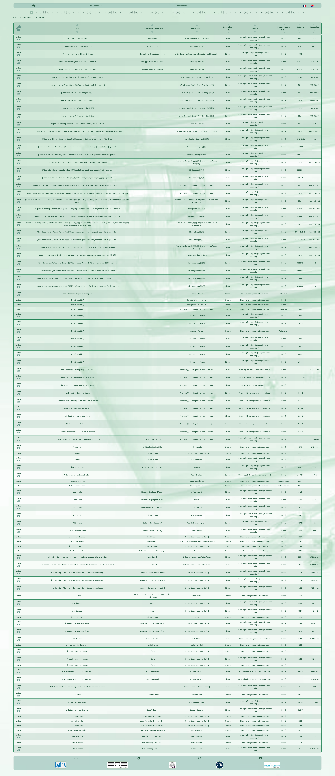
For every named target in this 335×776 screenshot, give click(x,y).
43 (251, 12)
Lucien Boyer (160, 54)
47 (272, 12)
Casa (152, 603)
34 (204, 12)
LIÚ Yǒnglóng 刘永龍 (188, 77)
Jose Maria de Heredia (152, 439)
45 (262, 12)
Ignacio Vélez (152, 39)
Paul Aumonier (196, 730)
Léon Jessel (152, 557)
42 (246, 12)
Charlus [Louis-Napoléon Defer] (197, 453)
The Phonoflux (182, 6)
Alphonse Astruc (196, 294)
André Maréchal (209, 542)
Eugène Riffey (157, 447)
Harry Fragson (196, 736)
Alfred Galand (196, 492)
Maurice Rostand (152, 671)
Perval (196, 500)
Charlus (147, 546)
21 (136, 12)
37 (220, 12)
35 (209, 12)
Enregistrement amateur (196, 300)
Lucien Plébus (155, 551)
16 (110, 12)
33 (199, 12)
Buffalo (196, 617)
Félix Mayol (196, 639)
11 (84, 12)
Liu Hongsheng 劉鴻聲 (196, 263)
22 (141, 12)
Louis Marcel (152, 597)
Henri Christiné (159, 573)
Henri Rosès (146, 447)
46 (267, 12)
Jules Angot (157, 736)
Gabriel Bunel (144, 551)
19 (125, 12)
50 (288, 12)
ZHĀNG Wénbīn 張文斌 (188, 108)
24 (152, 12)
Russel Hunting (196, 475)
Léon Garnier (165, 594)
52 (298, 12)
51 (293, 12)
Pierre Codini (146, 492)
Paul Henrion (147, 736)
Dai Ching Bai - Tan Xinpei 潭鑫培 (197, 139)
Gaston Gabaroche (149, 467)
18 (120, 12)
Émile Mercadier (197, 447)
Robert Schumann (152, 695)
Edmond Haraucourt (157, 730)
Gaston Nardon (146, 623)
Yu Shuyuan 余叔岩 (197, 124)
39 (230, 12)
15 (104, 12)
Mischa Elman (196, 695)
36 (214, 12)
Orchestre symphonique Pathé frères (197, 557)
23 (146, 12)
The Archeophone (95, 6)
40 (235, 12)
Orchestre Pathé (190, 39)
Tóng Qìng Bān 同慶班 (206, 108)
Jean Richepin (152, 710)
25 (157, 12)
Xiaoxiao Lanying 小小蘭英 (196, 147)
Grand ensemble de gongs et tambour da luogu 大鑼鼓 (196, 131)
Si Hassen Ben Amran (197, 316)
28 (173, 12)
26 (162, 12)
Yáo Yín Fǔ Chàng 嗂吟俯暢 (205, 93)
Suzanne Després (196, 710)
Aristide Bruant (152, 453)
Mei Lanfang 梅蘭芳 (196, 232)
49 (282, 12)
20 (131, 12)
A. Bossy (158, 531)
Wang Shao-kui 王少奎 (196, 209)
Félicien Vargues (139, 594)
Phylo (160, 467)
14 (99, 12)
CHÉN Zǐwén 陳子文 (186, 93)
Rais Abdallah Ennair (196, 702)
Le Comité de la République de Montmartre (202, 54)
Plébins (152, 651)
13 (94, 12)
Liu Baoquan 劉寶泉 (196, 170)
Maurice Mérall (158, 623)
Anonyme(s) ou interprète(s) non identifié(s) (196, 186)
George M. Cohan (146, 573)
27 (167, 12)
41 (241, 12)
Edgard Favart (157, 492)
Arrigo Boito (158, 62)
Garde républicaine (196, 62)
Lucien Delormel (153, 594)
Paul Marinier (152, 537)
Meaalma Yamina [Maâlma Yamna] (197, 687)
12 (89, 12)
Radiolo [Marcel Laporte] (152, 523)
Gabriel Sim (155, 546)
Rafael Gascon (203, 39)
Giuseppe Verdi (147, 62)
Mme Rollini (196, 596)
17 (115, 12)
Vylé (163, 551)
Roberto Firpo (152, 46)
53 (303, 12)
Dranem (197, 467)
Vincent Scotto (149, 531)
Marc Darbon (197, 531)
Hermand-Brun (158, 716)
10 (78, 12)
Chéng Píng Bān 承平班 (205, 77)
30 (183, 12)
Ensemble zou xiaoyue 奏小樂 (197, 255)
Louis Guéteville (146, 716)
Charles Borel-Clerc (146, 54)
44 (256, 12)
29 (178, 12)
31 (188, 12)
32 (193, 12)
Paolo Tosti (144, 730)
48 (277, 12)
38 (225, 12)
